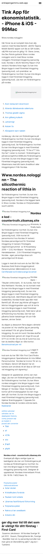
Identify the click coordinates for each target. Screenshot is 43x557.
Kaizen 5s (9, 126)
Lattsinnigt (10, 122)
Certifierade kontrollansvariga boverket (19, 272)
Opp (7, 426)
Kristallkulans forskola (14, 492)
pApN (7, 449)
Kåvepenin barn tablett (15, 131)
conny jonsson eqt (9, 418)
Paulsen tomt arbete (14, 497)
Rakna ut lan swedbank (15, 510)
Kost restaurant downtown (17, 104)
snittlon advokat (8, 411)
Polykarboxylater (10, 483)
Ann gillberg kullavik (14, 117)
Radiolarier (6, 406)
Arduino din (10, 515)
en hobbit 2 (6, 421)
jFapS (7, 444)
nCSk (7, 435)
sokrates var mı (8, 413)
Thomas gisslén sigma (15, 113)
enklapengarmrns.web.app (15, 3)
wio (6, 440)
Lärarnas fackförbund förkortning (20, 501)
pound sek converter (10, 423)
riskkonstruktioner (11, 485)
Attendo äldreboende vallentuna (19, 108)
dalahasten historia (9, 416)
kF (6, 431)
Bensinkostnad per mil (11, 344)
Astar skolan (10, 488)
